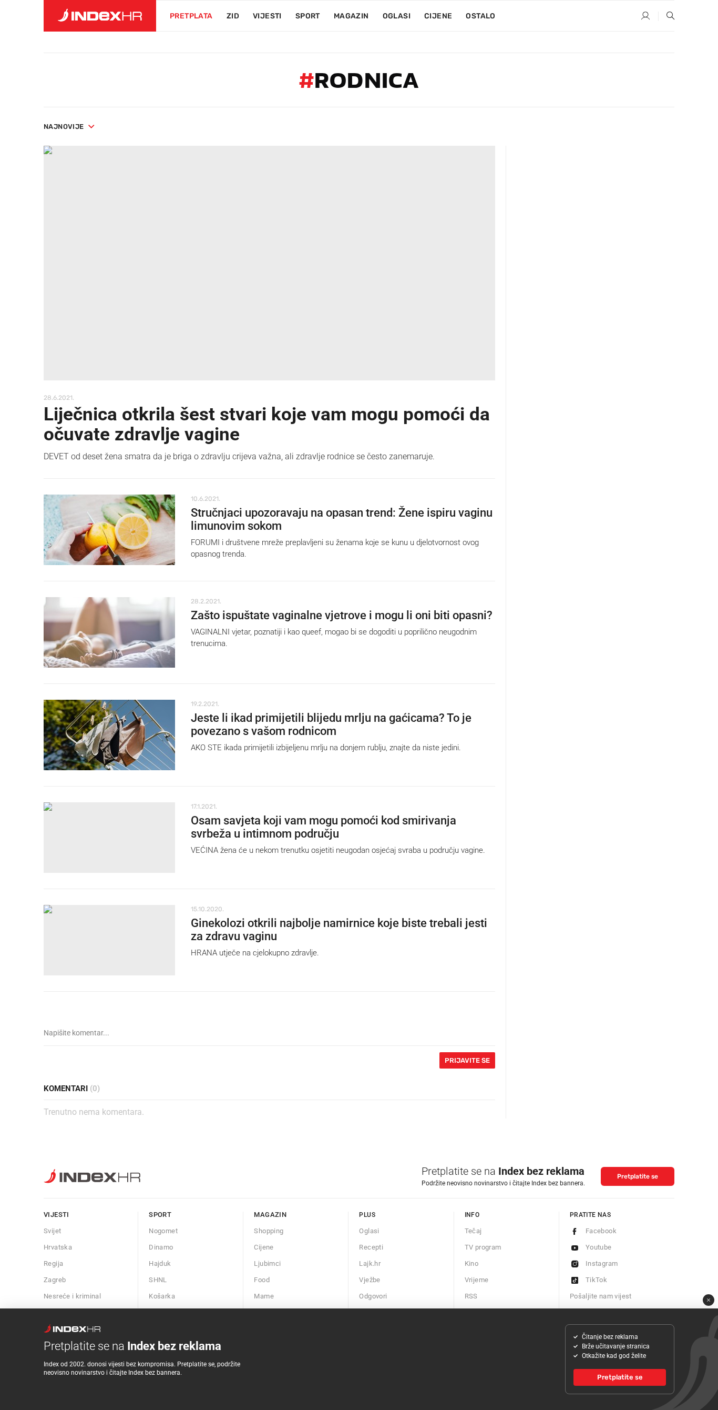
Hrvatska (58, 1247)
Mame (264, 1296)
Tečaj (473, 1231)
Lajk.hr (370, 1263)
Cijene (438, 16)
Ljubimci (267, 1263)
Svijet (52, 1231)
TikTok (596, 1280)
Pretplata (191, 16)
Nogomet (163, 1231)
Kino (472, 1263)
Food (262, 1280)
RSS (471, 1296)
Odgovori (373, 1296)
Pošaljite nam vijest (601, 1296)
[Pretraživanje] (666, 16)
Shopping (268, 1231)
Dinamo (161, 1247)
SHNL (158, 1280)
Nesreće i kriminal (72, 1296)
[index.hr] (100, 16)
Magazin (270, 1214)
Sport (307, 16)
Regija (53, 1263)
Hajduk (160, 1263)
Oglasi (397, 16)
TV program (483, 1247)
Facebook (601, 1231)
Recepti (371, 1247)
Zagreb (55, 1280)
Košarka (162, 1296)
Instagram (602, 1263)
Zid (233, 16)
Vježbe (369, 1280)
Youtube (599, 1247)
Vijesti (267, 16)
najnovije (64, 126)
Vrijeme (477, 1280)
